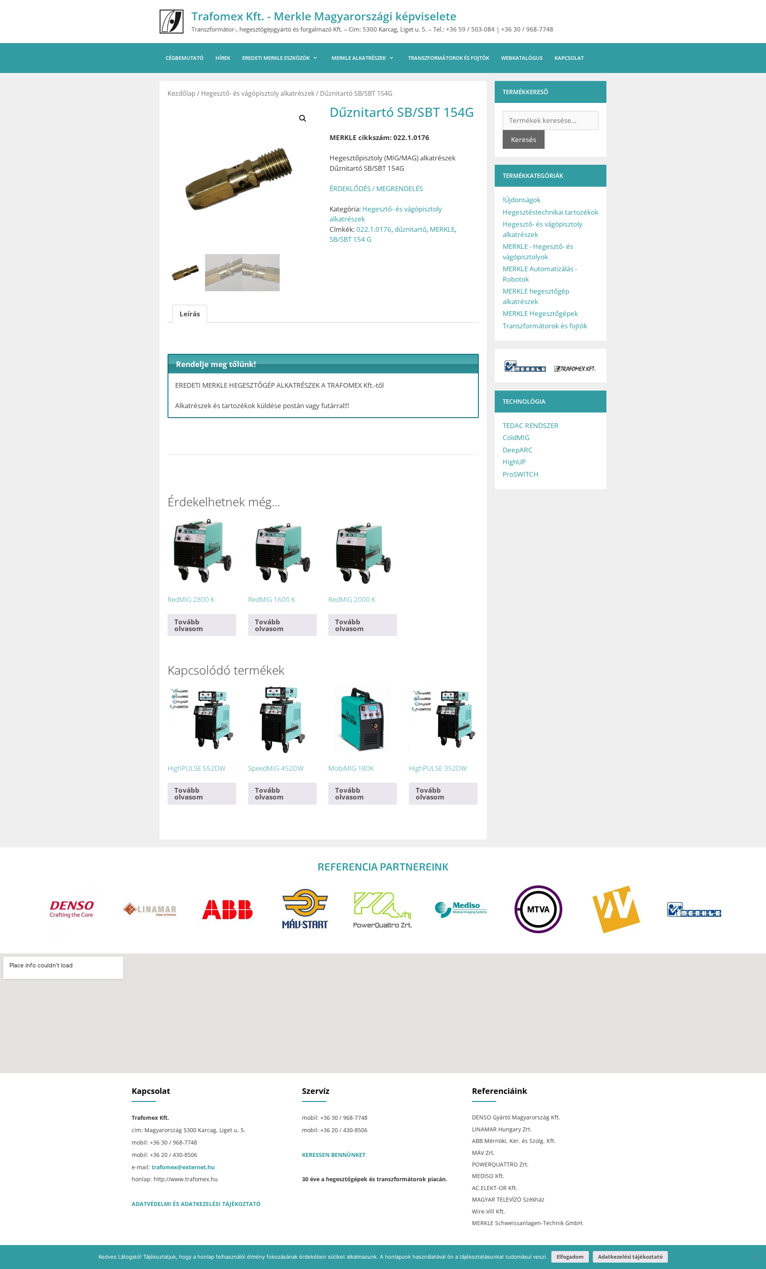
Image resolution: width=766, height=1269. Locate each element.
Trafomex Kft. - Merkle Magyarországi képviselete (324, 16)
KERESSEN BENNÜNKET (333, 1154)
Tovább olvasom (188, 625)
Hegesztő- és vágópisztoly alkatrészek (257, 93)
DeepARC (518, 449)
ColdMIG (516, 437)
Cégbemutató (184, 57)
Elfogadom (570, 1256)
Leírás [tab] (190, 313)
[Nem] (756, 1257)
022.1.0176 (373, 229)
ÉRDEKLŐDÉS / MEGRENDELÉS (376, 188)
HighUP (514, 461)
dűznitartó (410, 229)
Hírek (222, 57)
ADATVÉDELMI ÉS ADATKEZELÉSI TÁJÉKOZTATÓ (196, 1204)
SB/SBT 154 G (350, 239)
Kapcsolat (569, 57)
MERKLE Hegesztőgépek (540, 313)
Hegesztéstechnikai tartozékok (550, 212)
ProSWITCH (521, 474)
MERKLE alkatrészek (359, 57)
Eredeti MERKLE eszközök (276, 57)
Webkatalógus (522, 57)
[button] (303, 118)
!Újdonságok (522, 199)
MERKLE (442, 229)
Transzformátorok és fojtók (448, 57)
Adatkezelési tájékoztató (630, 1256)
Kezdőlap (181, 93)
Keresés (523, 139)
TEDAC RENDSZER (531, 425)
